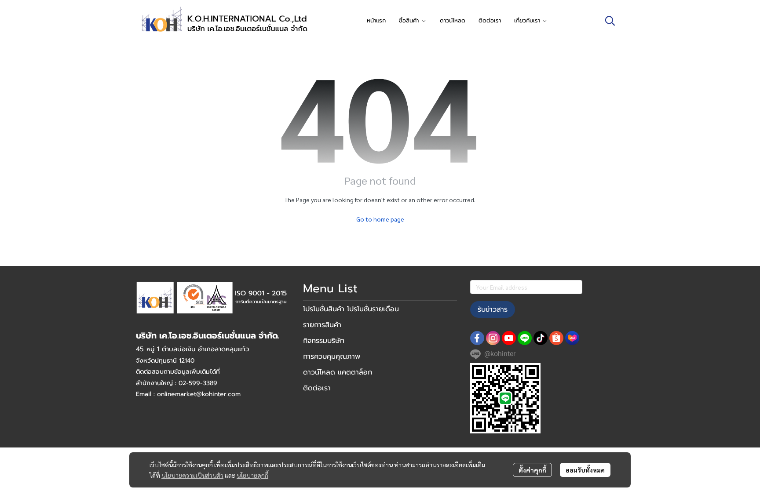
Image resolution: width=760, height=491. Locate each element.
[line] (525, 338)
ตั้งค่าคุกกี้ (532, 470)
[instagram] (493, 338)
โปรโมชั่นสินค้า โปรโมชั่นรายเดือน (351, 309)
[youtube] (509, 338)
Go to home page (380, 219)
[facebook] (477, 338)
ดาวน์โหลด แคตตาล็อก (337, 372)
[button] (610, 20)
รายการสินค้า (322, 325)
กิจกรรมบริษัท (323, 340)
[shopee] (556, 338)
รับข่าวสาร (493, 309)
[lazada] (572, 338)
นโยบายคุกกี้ (252, 475)
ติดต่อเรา (317, 388)
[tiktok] (540, 338)
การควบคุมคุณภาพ (331, 356)
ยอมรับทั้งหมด (585, 470)
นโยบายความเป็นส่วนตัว (192, 475)
